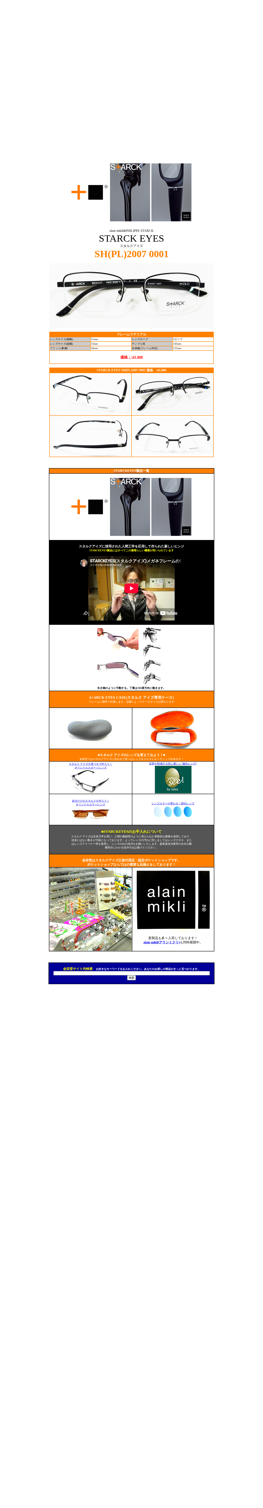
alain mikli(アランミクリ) (161, 942)
